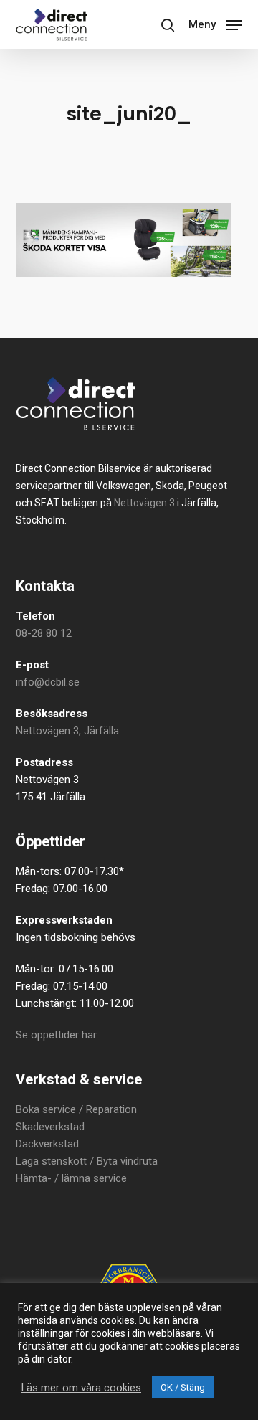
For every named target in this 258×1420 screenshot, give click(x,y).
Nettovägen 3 (144, 502)
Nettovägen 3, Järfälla (67, 730)
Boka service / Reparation (76, 1109)
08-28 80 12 (44, 633)
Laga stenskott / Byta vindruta (87, 1161)
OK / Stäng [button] (183, 1387)
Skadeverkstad (50, 1126)
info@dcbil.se (48, 682)
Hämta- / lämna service (71, 1178)
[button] (215, 23)
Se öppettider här (56, 1034)
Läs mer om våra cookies (81, 1387)
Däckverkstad (47, 1143)
